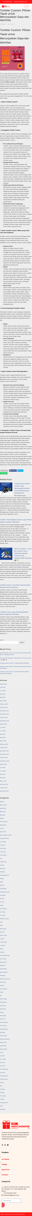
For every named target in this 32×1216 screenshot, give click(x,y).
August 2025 (3, 724)
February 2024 (4, 784)
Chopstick (2, 845)
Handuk (2, 898)
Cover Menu (3, 855)
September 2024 (4, 761)
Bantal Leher (3, 805)
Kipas (1, 925)
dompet (2, 865)
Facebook (13, 470)
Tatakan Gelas (4, 1079)
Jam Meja (2, 912)
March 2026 (3, 700)
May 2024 (2, 774)
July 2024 (2, 767)
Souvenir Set (3, 1035)
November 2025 (4, 714)
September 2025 (4, 720)
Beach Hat (3, 811)
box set (2, 828)
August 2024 (3, 764)
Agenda (2, 801)
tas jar (1, 1052)
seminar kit (3, 1019)
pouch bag (3, 1005)
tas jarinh (2, 1055)
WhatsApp (4, 473)
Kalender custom (4, 918)
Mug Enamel (3, 962)
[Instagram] (5, 1145)
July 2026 (2, 687)
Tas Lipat (2, 1062)
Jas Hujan (2, 915)
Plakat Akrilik (3, 999)
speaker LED (3, 1042)
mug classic (3, 958)
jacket (1, 905)
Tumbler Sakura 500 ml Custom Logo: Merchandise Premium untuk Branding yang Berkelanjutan (22, 488)
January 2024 (3, 787)
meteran (2, 952)
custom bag (3, 861)
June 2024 (3, 771)
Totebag (2, 1092)
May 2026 (2, 694)
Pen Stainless (3, 989)
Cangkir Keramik (4, 838)
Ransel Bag (3, 1015)
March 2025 (3, 740)
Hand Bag (2, 895)
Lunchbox (2, 945)
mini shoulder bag (5, 955)
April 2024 (2, 777)
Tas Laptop (3, 1059)
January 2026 (3, 707)
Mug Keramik (3, 968)
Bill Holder (2, 815)
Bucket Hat (3, 831)
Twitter (21, 470)
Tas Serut (2, 1072)
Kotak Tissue (3, 935)
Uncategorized (4, 1102)
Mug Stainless (3, 972)
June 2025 (3, 730)
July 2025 (2, 727)
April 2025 (2, 737)
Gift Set (2, 885)
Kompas (2, 932)
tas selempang (4, 1069)
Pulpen (2, 1012)
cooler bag (3, 851)
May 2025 (2, 734)
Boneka (2, 818)
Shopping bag (4, 1029)
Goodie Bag (3, 888)
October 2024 (4, 757)
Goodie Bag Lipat (4, 892)
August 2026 (3, 684)
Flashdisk (2, 871)
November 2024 (4, 754)
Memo (1, 948)
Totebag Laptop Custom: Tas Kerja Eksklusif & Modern (14, 663)
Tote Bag (2, 1089)
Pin (1, 995)
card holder (3, 841)
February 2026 (4, 704)
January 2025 (3, 747)
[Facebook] (2, 1145)
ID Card (2, 902)
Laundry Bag (3, 942)
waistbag (2, 1109)
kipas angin (3, 928)
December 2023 (4, 791)
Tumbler (3, 24)
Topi (1, 1085)
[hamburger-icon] (27, 6)
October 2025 (4, 717)
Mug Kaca (2, 965)
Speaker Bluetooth (5, 1039)
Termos (2, 1082)
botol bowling (3, 821)
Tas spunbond (4, 1075)
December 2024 (4, 750)
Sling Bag (2, 1032)
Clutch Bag (3, 848)
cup (1, 858)
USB (1, 1106)
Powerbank (3, 1009)
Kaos (1, 922)
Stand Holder (3, 1049)
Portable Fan (3, 1002)
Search (2, 640)
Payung (2, 985)
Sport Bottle (3, 1045)
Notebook (2, 975)
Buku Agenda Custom (6, 835)
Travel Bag (3, 1096)
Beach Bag (3, 808)
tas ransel (2, 1065)
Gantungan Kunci (4, 875)
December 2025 (4, 710)
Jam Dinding (3, 908)
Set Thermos (3, 1025)
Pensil (1, 992)
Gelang (2, 878)
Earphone (2, 868)
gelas (1, 881)
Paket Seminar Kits (5, 979)
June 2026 (3, 690)
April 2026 (2, 697)
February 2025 (4, 744)
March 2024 (3, 781)
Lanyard (2, 938)
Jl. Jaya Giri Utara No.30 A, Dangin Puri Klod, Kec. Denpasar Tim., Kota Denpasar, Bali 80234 (16, 1189)
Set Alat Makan (4, 1022)
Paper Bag (3, 982)
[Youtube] (8, 1145)
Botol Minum (3, 825)
